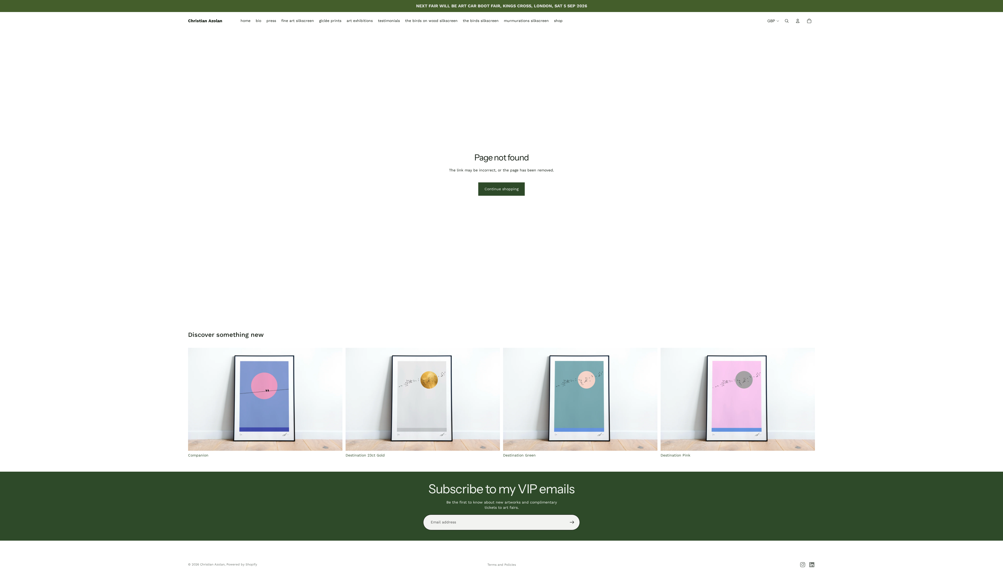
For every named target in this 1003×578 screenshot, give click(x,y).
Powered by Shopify (241, 564)
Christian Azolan (212, 564)
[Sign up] (572, 522)
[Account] (797, 21)
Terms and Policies (501, 565)
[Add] (334, 442)
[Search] (786, 21)
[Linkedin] (812, 565)
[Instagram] (803, 565)
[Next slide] (334, 399)
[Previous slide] (196, 399)
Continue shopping (501, 189)
